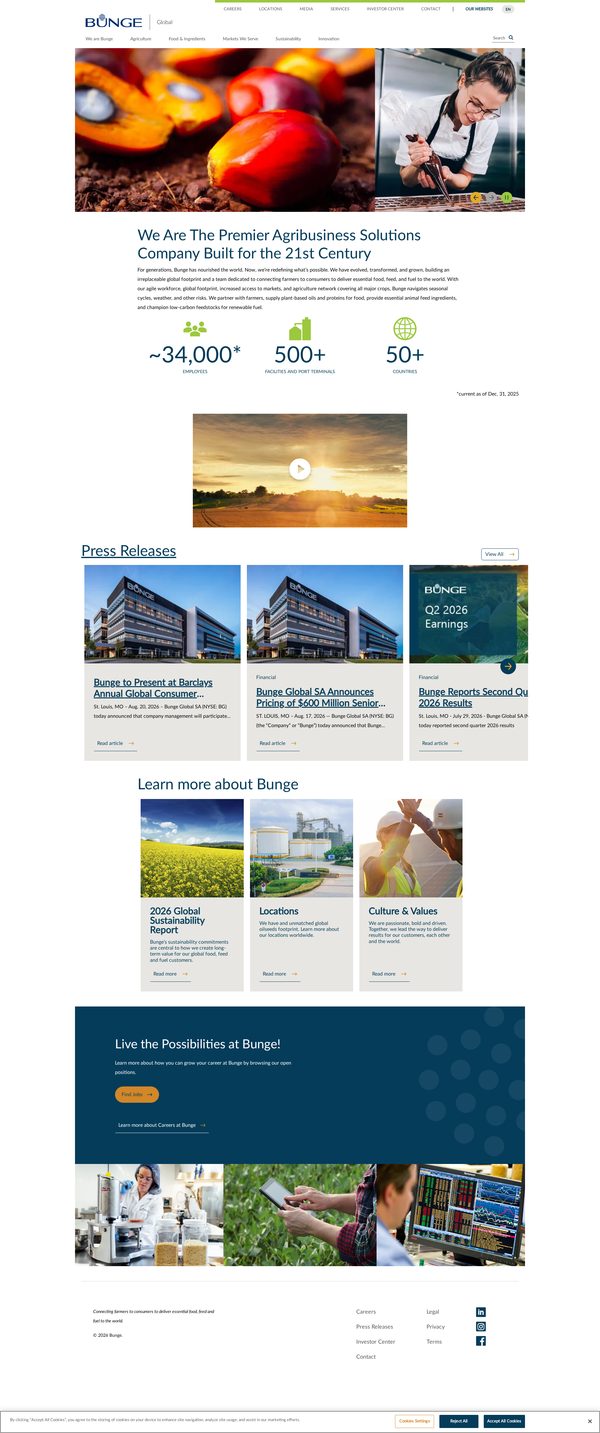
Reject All (459, 1421)
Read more (165, 973)
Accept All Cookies (504, 1421)
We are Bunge (99, 39)
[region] (300, 1422)
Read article (110, 743)
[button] (300, 470)
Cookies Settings (414, 1421)
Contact (366, 1357)
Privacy (436, 1327)
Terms (434, 1342)
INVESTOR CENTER (385, 9)
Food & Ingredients (187, 39)
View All (495, 554)
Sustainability (288, 39)
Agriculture (140, 39)
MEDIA (306, 9)
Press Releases (374, 1327)
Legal (433, 1312)
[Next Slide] (491, 197)
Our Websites (479, 9)
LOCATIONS (270, 9)
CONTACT (431, 9)
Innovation (328, 39)
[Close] (590, 1421)
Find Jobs (132, 1094)
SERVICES (340, 9)
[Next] (508, 666)
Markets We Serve (240, 39)
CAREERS (233, 9)
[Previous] (476, 197)
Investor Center (375, 1342)
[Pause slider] (506, 197)
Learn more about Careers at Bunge (157, 1125)
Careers (366, 1312)
